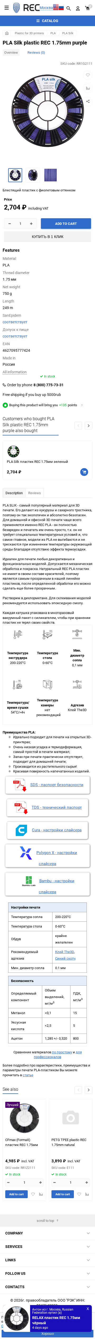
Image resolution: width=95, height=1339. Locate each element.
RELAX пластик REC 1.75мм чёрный (56, 1319)
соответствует (15, 321)
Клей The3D (64, 951)
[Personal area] (78, 8)
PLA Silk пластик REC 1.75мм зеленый (37, 461)
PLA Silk (67, 33)
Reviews (34, 492)
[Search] (68, 8)
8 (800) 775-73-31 (49, 385)
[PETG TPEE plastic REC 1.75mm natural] (70, 1118)
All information (15, 371)
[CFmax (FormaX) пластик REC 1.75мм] (24, 1118)
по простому (62, 1052)
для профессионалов (58, 1054)
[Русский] (61, 8)
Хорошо (47, 1333)
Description (14, 492)
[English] (56, 8)
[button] (88, 425)
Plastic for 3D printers (29, 33)
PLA (53, 33)
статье (28, 1075)
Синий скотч (65, 958)
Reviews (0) (36, 52)
